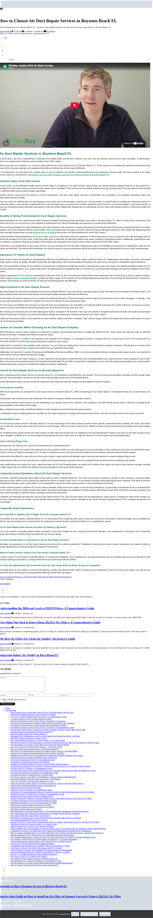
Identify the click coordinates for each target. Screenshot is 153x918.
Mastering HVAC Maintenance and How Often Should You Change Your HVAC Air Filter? (45, 736)
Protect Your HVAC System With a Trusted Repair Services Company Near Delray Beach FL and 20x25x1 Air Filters (55, 822)
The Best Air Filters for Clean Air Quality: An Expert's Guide (34, 824)
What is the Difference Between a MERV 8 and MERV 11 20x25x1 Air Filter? (40, 852)
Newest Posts (11, 710)
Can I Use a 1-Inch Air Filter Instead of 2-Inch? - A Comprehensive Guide (38, 717)
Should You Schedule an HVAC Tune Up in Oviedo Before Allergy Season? (39, 764)
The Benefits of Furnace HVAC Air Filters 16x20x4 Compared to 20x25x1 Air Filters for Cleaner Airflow (51, 766)
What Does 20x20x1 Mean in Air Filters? (26, 809)
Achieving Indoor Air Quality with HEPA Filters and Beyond (34, 758)
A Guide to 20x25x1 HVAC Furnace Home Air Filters (31, 719)
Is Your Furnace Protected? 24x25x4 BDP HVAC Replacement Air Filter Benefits (41, 850)
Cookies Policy (64, 914)
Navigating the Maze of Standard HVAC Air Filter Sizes (32, 775)
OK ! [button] (75, 914)
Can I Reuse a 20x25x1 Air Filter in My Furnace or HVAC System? (36, 848)
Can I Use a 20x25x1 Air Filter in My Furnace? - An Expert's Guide (36, 747)
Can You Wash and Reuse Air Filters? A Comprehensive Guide (34, 773)
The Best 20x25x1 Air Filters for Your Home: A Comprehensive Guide (37, 794)
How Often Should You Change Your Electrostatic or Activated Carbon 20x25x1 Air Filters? (45, 814)
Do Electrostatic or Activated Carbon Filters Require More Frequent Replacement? (42, 863)
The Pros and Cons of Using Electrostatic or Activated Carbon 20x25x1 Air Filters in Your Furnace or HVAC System (55, 743)
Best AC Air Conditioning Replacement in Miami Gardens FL (34, 854)
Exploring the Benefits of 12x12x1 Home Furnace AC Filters (34, 803)
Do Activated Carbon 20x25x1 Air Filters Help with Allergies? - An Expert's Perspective (44, 839)
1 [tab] (5, 38)
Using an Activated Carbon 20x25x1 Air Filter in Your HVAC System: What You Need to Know (47, 783)
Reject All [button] (105, 914)
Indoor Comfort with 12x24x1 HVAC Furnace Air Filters (32, 826)
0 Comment (50, 31)
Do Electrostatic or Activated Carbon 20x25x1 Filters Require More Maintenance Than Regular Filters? (50, 811)
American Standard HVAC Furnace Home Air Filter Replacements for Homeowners (42, 835)
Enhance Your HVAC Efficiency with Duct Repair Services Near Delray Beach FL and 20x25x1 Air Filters (51, 798)
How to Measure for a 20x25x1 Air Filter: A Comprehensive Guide (36, 861)
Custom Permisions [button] (89, 914)
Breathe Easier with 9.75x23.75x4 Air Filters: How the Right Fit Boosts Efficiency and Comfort (47, 755)
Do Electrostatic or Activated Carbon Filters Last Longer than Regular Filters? (40, 745)
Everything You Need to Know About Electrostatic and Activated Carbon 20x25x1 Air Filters (46, 818)
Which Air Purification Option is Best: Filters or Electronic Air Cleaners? (38, 721)
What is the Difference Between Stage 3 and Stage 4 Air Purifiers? (36, 779)
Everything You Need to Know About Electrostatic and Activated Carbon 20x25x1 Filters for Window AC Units (53, 771)
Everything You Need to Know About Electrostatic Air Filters (34, 801)
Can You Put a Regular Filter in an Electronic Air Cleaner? (33, 807)
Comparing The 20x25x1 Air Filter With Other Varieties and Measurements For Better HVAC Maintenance (51, 831)
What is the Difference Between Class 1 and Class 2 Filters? (33, 715)
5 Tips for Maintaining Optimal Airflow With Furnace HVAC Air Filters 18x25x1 (41, 841)
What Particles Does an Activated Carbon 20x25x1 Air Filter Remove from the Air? (42, 712)
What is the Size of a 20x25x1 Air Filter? (26, 788)
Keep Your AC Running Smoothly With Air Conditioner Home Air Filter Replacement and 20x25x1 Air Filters (52, 792)
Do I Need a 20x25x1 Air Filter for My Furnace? (29, 857)
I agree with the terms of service (14, 700)
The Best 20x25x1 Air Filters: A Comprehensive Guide (31, 768)
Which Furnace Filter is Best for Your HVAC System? (31, 805)
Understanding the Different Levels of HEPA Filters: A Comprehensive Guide (40, 846)
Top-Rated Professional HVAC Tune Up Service (29, 820)
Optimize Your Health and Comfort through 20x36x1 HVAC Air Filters (37, 753)
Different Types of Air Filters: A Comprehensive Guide (31, 790)
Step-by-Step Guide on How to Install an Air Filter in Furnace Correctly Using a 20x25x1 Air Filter (48, 730)
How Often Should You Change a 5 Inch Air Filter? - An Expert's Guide (38, 740)
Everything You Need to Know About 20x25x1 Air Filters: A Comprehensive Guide (42, 728)
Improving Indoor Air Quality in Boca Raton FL (29, 734)
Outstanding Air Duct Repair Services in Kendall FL (30, 762)
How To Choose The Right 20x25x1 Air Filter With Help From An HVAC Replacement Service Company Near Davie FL (57, 833)
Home (8, 708)
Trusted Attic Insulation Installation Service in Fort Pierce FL (33, 786)
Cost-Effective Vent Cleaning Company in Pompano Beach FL (34, 859)
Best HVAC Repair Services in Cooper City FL (28, 738)
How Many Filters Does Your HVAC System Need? (30, 816)
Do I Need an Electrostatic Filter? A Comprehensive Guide (33, 760)
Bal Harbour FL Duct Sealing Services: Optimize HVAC (32, 796)
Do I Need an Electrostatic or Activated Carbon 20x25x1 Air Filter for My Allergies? (42, 723)
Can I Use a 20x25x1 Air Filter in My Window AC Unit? (32, 781)
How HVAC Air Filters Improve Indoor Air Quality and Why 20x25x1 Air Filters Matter (44, 751)
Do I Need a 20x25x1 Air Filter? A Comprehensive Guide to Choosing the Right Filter (43, 777)
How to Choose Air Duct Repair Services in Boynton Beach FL (35, 749)
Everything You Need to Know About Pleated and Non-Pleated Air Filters (38, 725)
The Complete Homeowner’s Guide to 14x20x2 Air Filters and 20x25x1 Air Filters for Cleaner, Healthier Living (53, 837)
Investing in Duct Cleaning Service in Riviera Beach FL (32, 732)
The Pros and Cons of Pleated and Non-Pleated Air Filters (32, 844)
